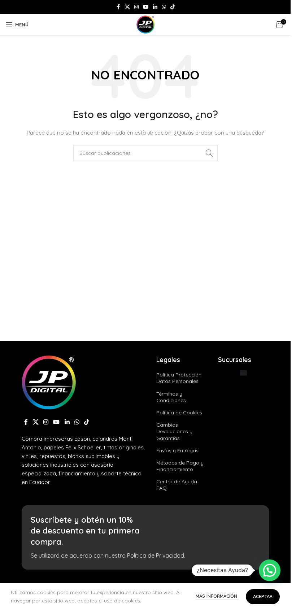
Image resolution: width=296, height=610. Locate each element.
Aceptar (263, 596)
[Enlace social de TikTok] (172, 7)
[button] (243, 373)
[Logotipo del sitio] (145, 24)
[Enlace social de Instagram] (136, 7)
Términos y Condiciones (171, 397)
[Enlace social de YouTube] (146, 7)
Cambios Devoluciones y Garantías (174, 431)
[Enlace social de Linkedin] (155, 7)
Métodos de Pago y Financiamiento (180, 465)
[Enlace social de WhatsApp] (164, 7)
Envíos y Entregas (177, 450)
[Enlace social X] (127, 7)
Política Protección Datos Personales (178, 377)
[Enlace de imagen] (49, 382)
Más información (217, 596)
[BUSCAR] (209, 153)
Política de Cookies (179, 412)
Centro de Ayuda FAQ (176, 484)
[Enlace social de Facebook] (118, 7)
